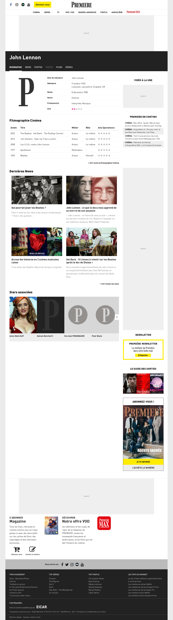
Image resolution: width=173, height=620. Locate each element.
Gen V (51, 584)
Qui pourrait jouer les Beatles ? (28, 207)
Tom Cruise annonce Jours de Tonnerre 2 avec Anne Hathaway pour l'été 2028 (142, 138)
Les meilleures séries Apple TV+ (141, 590)
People (103, 12)
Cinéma (36, 12)
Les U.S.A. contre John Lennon (34, 144)
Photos (38, 67)
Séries (47, 12)
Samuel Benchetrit (45, 336)
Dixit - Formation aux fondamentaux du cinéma (89, 612)
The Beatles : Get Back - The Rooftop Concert (41, 133)
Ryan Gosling (94, 581)
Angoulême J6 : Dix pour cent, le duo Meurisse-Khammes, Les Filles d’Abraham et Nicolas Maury (142, 131)
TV (58, 12)
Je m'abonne (143, 461)
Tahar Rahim (94, 592)
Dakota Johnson (95, 584)
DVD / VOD (70, 12)
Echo (51, 587)
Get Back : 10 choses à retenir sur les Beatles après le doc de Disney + (91, 261)
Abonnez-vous (43, 4)
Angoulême (117, 12)
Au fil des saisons (16, 590)
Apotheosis (25, 150)
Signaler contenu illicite (31, 617)
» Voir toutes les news (109, 284)
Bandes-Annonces (87, 12)
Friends (52, 578)
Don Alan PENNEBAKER (74, 336)
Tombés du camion (17, 584)
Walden (24, 155)
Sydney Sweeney (95, 587)
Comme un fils (15, 592)
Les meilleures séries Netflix (140, 584)
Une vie (12, 581)
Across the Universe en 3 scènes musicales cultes (35, 261)
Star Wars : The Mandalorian (61, 590)
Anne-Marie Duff (16, 336)
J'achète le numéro (143, 467)
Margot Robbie (95, 590)
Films (59, 67)
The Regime (54, 581)
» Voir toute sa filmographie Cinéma (103, 163)
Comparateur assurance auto (19, 612)
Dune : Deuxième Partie (19, 578)
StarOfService (65, 612)
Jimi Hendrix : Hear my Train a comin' (38, 139)
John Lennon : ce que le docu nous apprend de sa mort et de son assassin (91, 209)
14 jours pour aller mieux (19, 595)
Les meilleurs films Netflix (139, 592)
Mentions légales (15, 617)
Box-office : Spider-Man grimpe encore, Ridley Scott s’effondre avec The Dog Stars (143, 125)
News (28, 67)
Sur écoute (53, 592)
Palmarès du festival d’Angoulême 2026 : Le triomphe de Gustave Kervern (143, 144)
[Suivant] (117, 317)
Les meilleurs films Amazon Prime (142, 595)
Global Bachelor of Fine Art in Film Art (45, 612)
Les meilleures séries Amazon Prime (143, 587)
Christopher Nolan (96, 578)
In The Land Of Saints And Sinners (23, 587)
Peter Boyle (97, 336)
